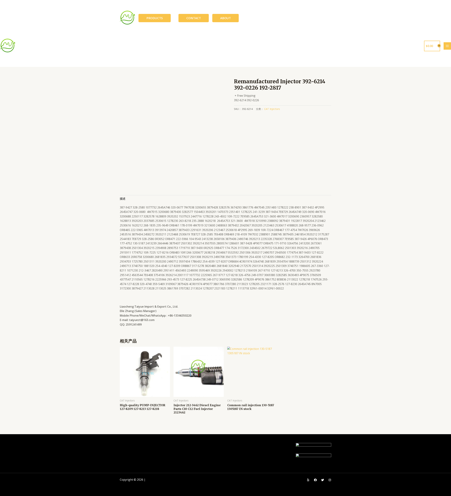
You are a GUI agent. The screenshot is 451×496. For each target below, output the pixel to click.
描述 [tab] (122, 199)
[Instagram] (329, 480)
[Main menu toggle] (447, 46)
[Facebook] (315, 480)
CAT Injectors (272, 109)
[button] (154, 18)
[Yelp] (308, 480)
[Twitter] (322, 480)
